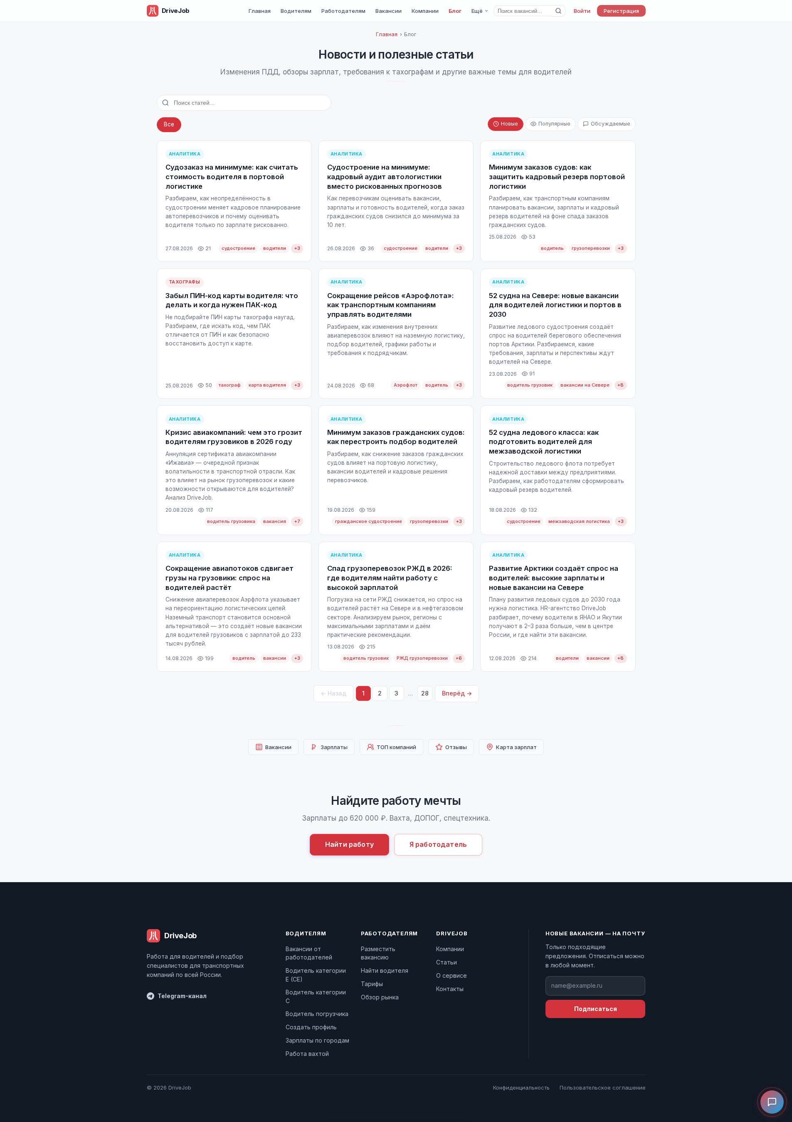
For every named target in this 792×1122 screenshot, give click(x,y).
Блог (455, 10)
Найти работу (349, 844)
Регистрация (621, 10)
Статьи (446, 962)
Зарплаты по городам (317, 1040)
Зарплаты (334, 747)
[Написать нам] (772, 1102)
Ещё (477, 10)
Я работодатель (438, 844)
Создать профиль (311, 1027)
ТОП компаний (396, 747)
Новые (509, 124)
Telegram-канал (182, 995)
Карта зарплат (516, 747)
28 (425, 693)
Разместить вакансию (378, 953)
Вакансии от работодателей (309, 953)
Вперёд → (457, 693)
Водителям (296, 10)
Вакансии (388, 10)
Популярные (554, 124)
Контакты (450, 988)
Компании (425, 10)
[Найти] (558, 11)
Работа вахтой (307, 1053)
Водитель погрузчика (317, 1013)
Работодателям (343, 10)
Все (169, 124)
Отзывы (456, 747)
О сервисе (451, 975)
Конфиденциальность (521, 1087)
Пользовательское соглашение (603, 1087)
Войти (582, 10)
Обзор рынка (380, 997)
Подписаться (595, 1008)
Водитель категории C (316, 996)
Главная (260, 10)
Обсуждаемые (610, 124)
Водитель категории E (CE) (316, 974)
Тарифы (372, 983)
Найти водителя (384, 970)
